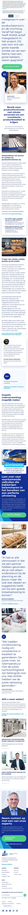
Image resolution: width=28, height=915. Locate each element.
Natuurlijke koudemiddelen (6, 871)
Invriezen (4, 874)
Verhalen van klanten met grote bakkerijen (13, 387)
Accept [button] (11, 16)
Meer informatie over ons (13, 844)
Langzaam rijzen (6, 876)
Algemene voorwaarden (8, 903)
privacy (14, 897)
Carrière (16, 872)
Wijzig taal (7, 906)
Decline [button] (17, 16)
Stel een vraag (17, 874)
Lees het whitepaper (14, 515)
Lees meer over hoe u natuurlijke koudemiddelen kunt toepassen (12, 334)
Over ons (16, 870)
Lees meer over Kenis (12, 66)
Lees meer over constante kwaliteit (12, 211)
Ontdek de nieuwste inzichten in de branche (12, 715)
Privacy (3, 901)
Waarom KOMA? (7, 864)
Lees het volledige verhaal (10, 603)
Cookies (10, 901)
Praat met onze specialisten (10, 838)
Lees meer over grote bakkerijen (12, 214)
